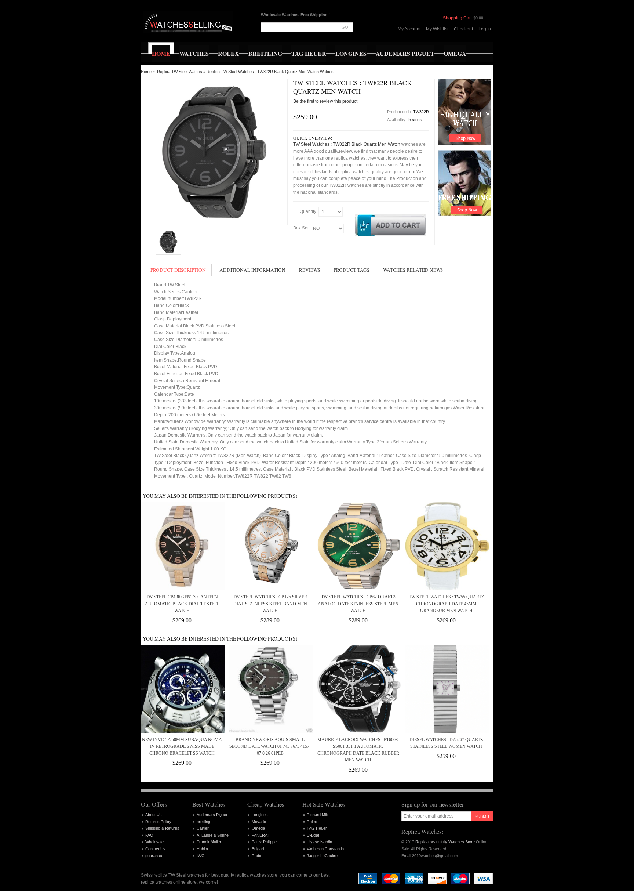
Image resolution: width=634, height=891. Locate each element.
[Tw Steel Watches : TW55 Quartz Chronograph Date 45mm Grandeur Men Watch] (446, 546)
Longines (260, 814)
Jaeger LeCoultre (322, 856)
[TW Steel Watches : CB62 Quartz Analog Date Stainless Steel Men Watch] (358, 546)
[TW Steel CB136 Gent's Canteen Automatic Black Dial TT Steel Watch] (182, 546)
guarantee (154, 856)
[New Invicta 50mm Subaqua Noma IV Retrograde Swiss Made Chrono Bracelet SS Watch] (182, 689)
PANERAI (260, 835)
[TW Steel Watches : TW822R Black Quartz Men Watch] (168, 242)
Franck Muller (209, 842)
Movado (259, 821)
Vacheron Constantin (325, 849)
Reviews (309, 270)
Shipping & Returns (162, 828)
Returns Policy (158, 821)
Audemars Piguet (212, 814)
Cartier (203, 828)
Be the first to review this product (325, 101)
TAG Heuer (317, 828)
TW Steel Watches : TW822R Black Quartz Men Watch (346, 144)
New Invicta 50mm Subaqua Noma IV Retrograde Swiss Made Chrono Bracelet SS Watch (182, 746)
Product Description (178, 270)
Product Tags (351, 270)
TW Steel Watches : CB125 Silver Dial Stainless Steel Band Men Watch (270, 603)
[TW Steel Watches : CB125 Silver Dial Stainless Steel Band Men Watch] (270, 546)
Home (146, 71)
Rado (256, 856)
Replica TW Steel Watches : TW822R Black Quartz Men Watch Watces (270, 71)
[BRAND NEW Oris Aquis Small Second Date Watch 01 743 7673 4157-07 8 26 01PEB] (270, 689)
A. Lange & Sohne (213, 835)
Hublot (202, 849)
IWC (200, 856)
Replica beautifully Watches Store (445, 842)
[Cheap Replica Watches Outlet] (188, 22)
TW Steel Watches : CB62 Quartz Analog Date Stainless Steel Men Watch (358, 603)
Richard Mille (318, 814)
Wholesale (154, 842)
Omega (258, 828)
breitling (203, 821)
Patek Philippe (264, 842)
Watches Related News (413, 270)
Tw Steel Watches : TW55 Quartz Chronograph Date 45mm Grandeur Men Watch (446, 603)
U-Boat (313, 835)
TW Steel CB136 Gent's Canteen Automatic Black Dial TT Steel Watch (182, 603)
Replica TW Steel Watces (179, 71)
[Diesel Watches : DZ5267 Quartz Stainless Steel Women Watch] (446, 689)
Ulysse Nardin (319, 842)
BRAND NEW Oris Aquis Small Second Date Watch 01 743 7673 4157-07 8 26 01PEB (270, 746)
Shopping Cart (457, 18)
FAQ (149, 835)
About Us (153, 814)
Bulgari (258, 849)
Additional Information (252, 270)
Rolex (312, 821)
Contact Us (155, 849)
